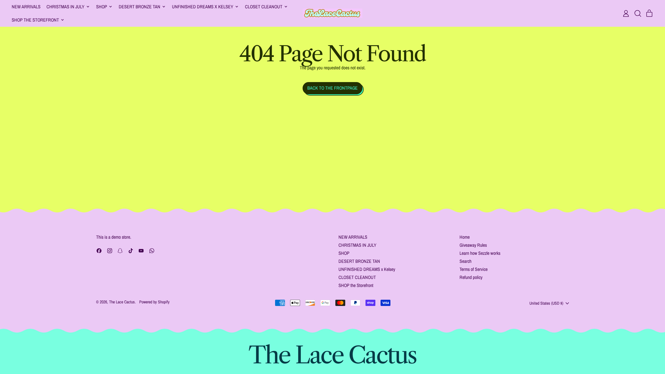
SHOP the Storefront (355, 285)
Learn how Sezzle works (480, 253)
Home (465, 237)
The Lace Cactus (122, 302)
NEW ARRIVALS (26, 6)
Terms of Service (474, 269)
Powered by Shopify (154, 302)
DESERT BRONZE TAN (359, 261)
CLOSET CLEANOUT (357, 277)
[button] (638, 13)
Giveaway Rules (473, 245)
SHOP (343, 253)
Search (465, 261)
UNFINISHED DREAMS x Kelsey (366, 269)
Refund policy (471, 277)
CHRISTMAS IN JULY (357, 245)
